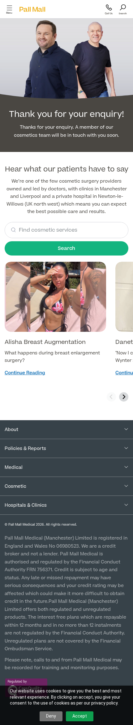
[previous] (111, 397)
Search (66, 248)
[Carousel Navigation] (117, 397)
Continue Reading (25, 373)
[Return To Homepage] (32, 9)
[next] (123, 397)
